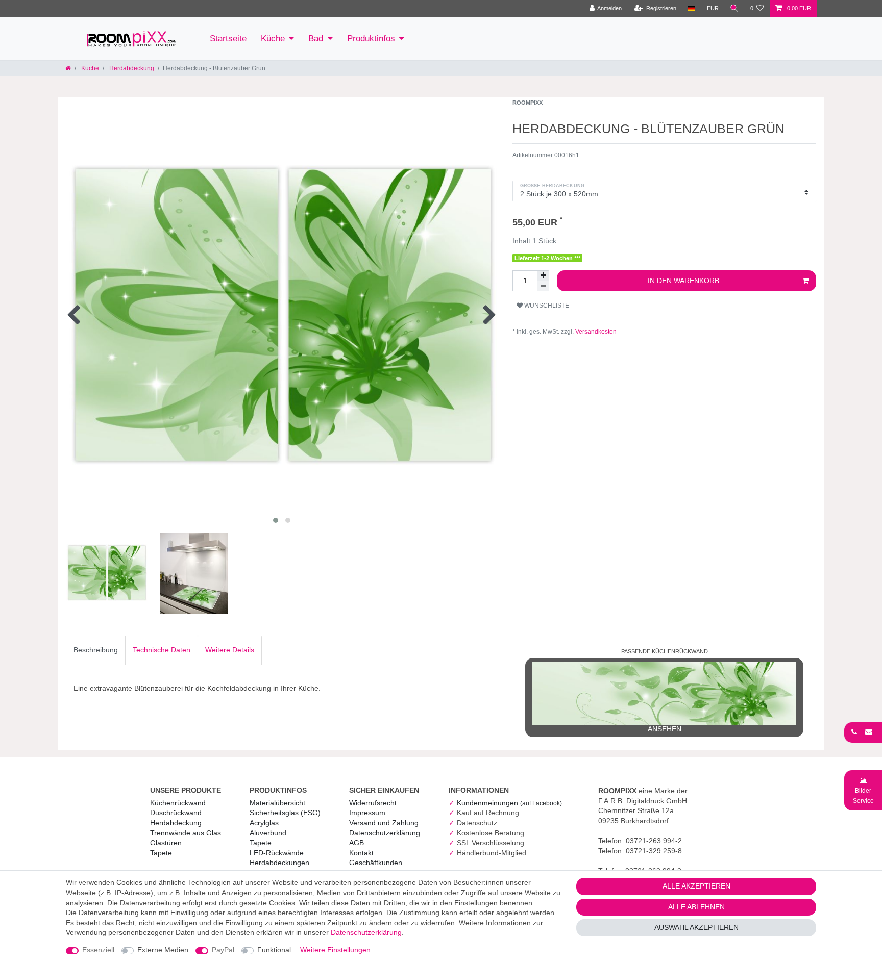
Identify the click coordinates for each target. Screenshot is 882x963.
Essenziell (98, 950)
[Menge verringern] (543, 286)
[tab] (96, 650)
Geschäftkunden (375, 862)
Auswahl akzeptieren (696, 927)
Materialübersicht (277, 803)
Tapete (161, 853)
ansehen (664, 729)
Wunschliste (546, 305)
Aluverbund (268, 833)
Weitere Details (229, 650)
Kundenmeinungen (509, 803)
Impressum (367, 812)
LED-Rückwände (277, 853)
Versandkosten (595, 331)
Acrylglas (264, 823)
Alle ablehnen (696, 907)
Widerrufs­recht (373, 803)
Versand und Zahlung (384, 823)
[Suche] (734, 8)
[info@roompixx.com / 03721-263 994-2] (863, 732)
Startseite (228, 38)
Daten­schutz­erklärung (384, 833)
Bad (315, 38)
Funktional (274, 950)
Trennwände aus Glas (185, 833)
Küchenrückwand (178, 803)
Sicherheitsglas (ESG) (285, 812)
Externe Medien (162, 950)
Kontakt (361, 853)
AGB (356, 843)
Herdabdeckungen (279, 862)
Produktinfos (371, 38)
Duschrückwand (176, 812)
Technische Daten (161, 650)
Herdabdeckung (131, 68)
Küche (273, 38)
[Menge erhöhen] (543, 275)
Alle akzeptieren (696, 886)
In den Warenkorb (683, 280)
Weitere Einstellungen (335, 950)
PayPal (223, 950)
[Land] (691, 8)
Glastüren (166, 843)
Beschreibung (96, 650)
